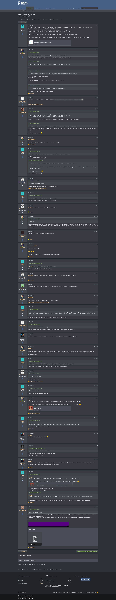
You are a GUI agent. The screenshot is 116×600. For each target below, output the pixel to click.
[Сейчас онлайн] (22, 52)
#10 (97, 216)
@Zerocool (30, 275)
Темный (24, 592)
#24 (97, 398)
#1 (97, 25)
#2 (97, 49)
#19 (97, 334)
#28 (97, 459)
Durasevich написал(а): (34, 492)
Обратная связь (56, 592)
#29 (97, 471)
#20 (97, 346)
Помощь (88, 592)
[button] (44, 8)
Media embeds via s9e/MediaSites (25, 598)
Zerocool (30, 435)
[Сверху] (95, 592)
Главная (92, 592)
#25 (97, 417)
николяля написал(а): (34, 324)
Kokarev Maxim (31, 139)
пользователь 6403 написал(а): (36, 448)
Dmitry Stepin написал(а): (34, 195)
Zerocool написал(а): (33, 151)
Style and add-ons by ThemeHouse (25, 595)
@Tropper (30, 207)
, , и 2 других (39, 302)
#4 (97, 108)
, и (36, 104)
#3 (97, 97)
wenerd (41, 583)
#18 (97, 321)
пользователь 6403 (33, 246)
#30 (97, 507)
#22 (97, 371)
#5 (97, 137)
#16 (97, 295)
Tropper (20, 16)
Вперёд (24, 22)
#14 (97, 273)
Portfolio (36, 406)
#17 (97, 306)
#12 (97, 244)
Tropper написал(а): (33, 52)
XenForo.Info (28, 597)
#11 (97, 231)
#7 (97, 178)
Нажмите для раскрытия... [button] (63, 486)
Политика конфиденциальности (78, 592)
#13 (97, 260)
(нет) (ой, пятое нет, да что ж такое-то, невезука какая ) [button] (69, 99)
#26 (97, 433)
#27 (97, 445)
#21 (97, 358)
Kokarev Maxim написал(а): (35, 160)
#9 (97, 205)
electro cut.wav (37, 41)
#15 (97, 284)
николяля (30, 297)
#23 (97, 385)
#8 (97, 192)
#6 (97, 148)
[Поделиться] (95, 25)
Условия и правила (65, 592)
